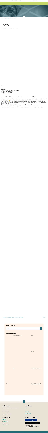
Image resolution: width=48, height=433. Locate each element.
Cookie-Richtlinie (28, 413)
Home (2, 18)
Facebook (12, 18)
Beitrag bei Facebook (4, 310)
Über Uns (4, 419)
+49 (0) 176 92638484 (9, 412)
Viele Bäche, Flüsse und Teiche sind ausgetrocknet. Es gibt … (36, 368)
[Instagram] (42, 3)
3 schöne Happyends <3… (17, 335)
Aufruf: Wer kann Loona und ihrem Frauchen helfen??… (36, 384)
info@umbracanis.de (7, 414)
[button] (36, 3)
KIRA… (14, 368)
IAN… (7, 383)
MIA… (32, 335)
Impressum (27, 409)
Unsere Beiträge (6, 18)
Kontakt (26, 408)
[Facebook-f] (43, 3)
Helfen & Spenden (5, 424)
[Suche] (41, 328)
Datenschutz (27, 411)
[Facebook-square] (6, 427)
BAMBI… (32, 351)
